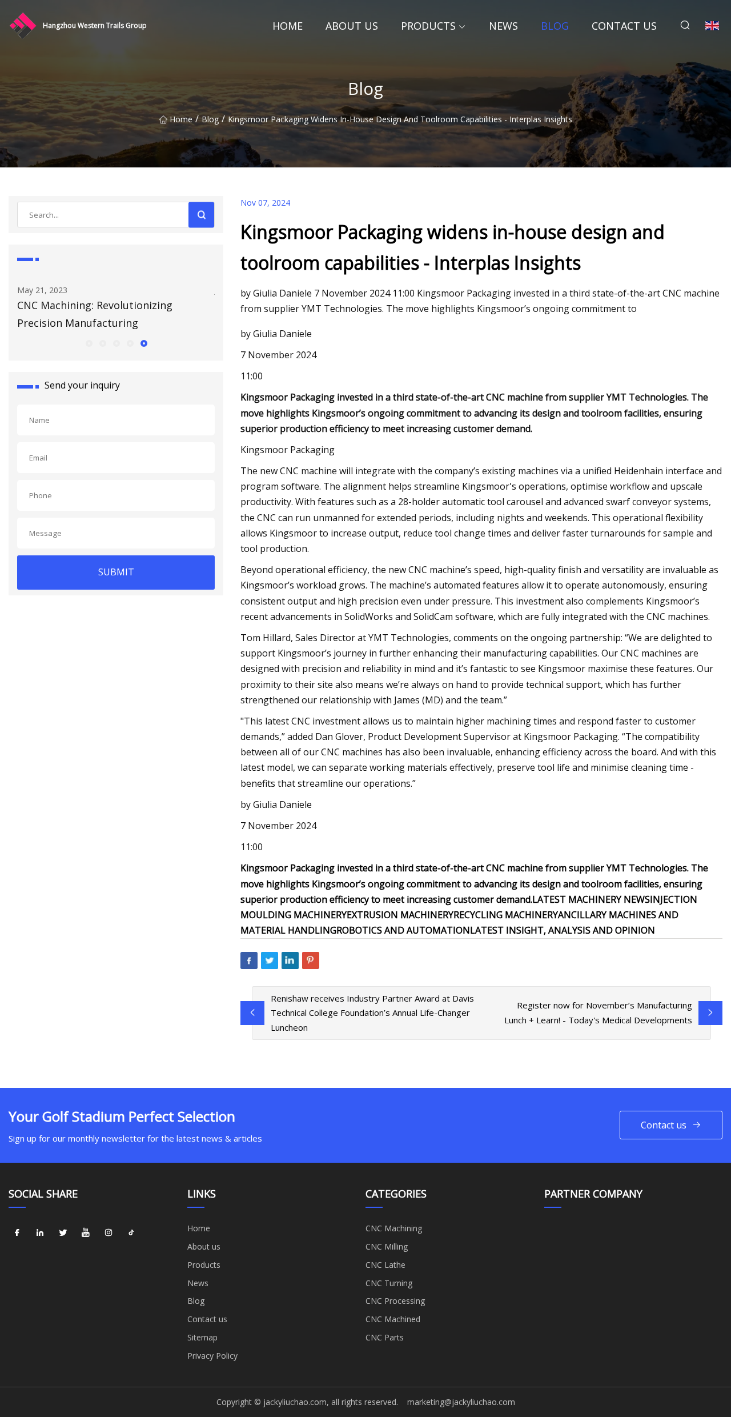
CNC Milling (387, 1246)
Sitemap (202, 1337)
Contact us (624, 26)
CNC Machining (394, 1228)
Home (287, 26)
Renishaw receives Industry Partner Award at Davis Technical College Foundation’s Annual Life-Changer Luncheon (372, 1012)
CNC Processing (395, 1300)
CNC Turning (389, 1283)
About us (352, 26)
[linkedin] (40, 1232)
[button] (88, 343)
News (503, 26)
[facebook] (17, 1232)
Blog (555, 26)
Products (428, 26)
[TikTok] (131, 1232)
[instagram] (108, 1232)
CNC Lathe (385, 1264)
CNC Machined (393, 1319)
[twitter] (62, 1232)
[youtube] (85, 1232)
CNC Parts (385, 1337)
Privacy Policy (212, 1355)
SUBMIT (116, 572)
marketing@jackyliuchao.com (461, 1401)
